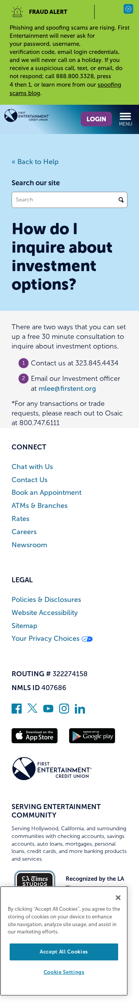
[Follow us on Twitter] (32, 711)
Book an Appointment (46, 492)
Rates (20, 519)
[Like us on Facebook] (17, 711)
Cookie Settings (64, 972)
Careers (24, 532)
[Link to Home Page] (37, 117)
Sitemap (24, 626)
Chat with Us (32, 467)
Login (96, 119)
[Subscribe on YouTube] (48, 711)
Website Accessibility (45, 613)
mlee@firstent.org (67, 388)
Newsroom (29, 545)
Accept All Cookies (64, 952)
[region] (64, 941)
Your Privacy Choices (46, 638)
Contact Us (29, 480)
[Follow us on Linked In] (80, 711)
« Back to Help (35, 162)
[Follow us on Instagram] (64, 711)
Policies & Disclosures (46, 599)
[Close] (118, 897)
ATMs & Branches (40, 505)
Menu (125, 124)
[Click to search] (121, 200)
